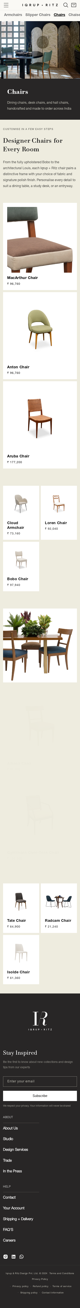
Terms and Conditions (61, 1273)
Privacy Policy (40, 1279)
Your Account (13, 1208)
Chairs (59, 14)
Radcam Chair (58, 920)
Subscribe (40, 1096)
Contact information (53, 1292)
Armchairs (13, 14)
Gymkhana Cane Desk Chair (33, 852)
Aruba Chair (18, 456)
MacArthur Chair (22, 277)
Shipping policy (29, 1292)
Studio (8, 1139)
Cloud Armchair (15, 525)
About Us (10, 1128)
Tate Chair (16, 920)
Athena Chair (19, 763)
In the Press (12, 1171)
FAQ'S (8, 1229)
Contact (9, 1197)
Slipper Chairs (37, 14)
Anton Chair (18, 367)
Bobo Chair (17, 578)
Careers (9, 1240)
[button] (66, 5)
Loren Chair (56, 522)
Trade (7, 1160)
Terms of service (62, 1286)
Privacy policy (21, 1286)
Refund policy (41, 1286)
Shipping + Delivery (18, 1219)
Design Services (15, 1149)
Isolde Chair (18, 972)
